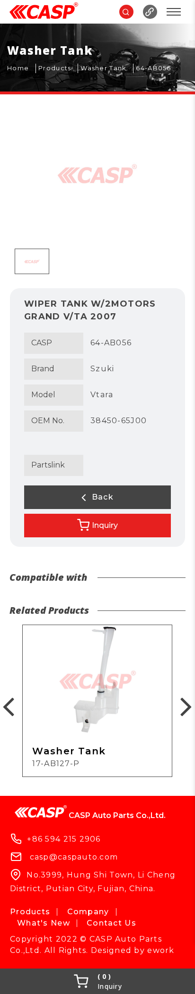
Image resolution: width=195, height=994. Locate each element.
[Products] (58, 68)
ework (160, 950)
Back (101, 497)
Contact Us (111, 923)
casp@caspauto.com (74, 856)
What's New (43, 923)
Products (30, 911)
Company (88, 911)
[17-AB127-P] (97, 700)
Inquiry (105, 525)
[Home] (21, 68)
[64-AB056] (157, 68)
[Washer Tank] (106, 68)
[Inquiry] (97, 981)
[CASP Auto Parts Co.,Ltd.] (43, 12)
